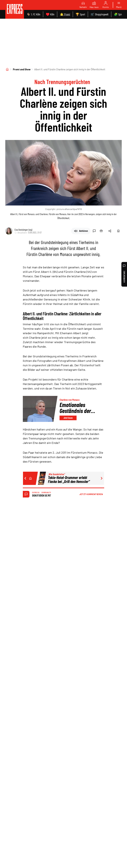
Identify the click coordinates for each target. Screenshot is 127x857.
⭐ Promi (65, 14)
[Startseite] (7, 69)
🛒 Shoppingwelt (99, 14)
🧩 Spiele (119, 14)
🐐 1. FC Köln (33, 14)
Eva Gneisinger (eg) (23, 229)
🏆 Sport (80, 14)
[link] (14, 9)
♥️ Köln (50, 14)
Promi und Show (22, 69)
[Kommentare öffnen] (94, 231)
